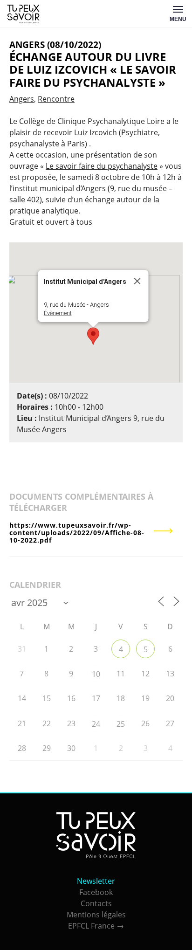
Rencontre (56, 99)
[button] (93, 336)
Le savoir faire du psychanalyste (102, 166)
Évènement (58, 313)
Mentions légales (96, 914)
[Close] (137, 281)
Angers (21, 99)
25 (121, 724)
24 (96, 724)
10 (96, 674)
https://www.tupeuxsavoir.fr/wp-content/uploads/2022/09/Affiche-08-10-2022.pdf (76, 532)
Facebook (96, 892)
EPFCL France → (96, 926)
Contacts (96, 903)
